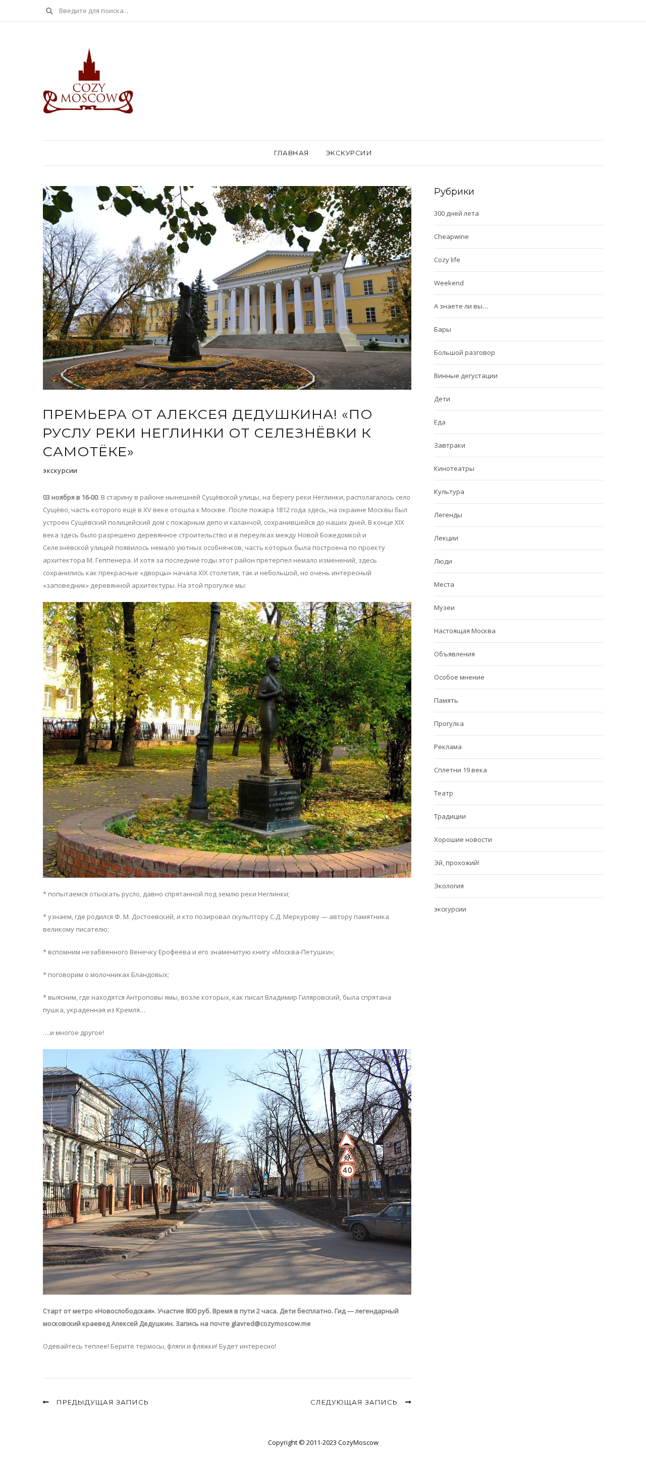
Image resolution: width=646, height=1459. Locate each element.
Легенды (448, 514)
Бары (442, 329)
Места (444, 584)
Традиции (450, 816)
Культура (449, 491)
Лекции (446, 537)
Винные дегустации (466, 375)
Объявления (454, 653)
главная (291, 153)
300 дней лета (456, 213)
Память (446, 700)
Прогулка (449, 723)
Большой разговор (464, 352)
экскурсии (60, 470)
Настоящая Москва (465, 630)
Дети (442, 398)
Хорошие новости (463, 839)
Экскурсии (349, 153)
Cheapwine (451, 236)
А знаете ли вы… (461, 306)
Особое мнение (459, 677)
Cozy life (447, 259)
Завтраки (449, 445)
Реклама (448, 746)
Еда (440, 422)
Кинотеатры (454, 468)
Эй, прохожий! (456, 862)
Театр (443, 793)
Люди (443, 561)
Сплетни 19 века (460, 769)
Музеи (444, 607)
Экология (449, 885)
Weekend (449, 282)
